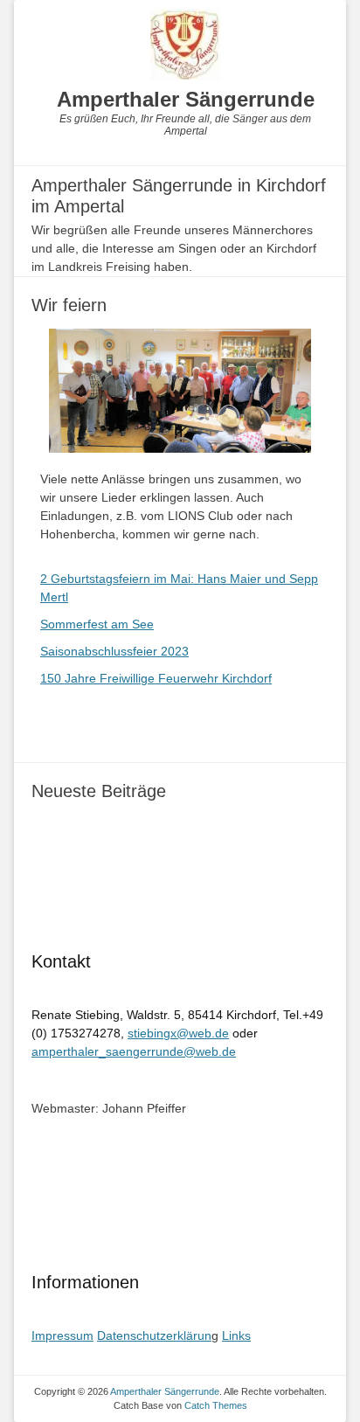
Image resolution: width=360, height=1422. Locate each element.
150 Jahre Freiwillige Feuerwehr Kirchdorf (156, 678)
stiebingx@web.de (178, 1033)
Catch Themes (215, 1405)
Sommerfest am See (97, 624)
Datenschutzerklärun (154, 1335)
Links (236, 1335)
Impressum (62, 1335)
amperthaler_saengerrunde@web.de (133, 1051)
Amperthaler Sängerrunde (186, 99)
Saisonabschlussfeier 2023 (114, 651)
